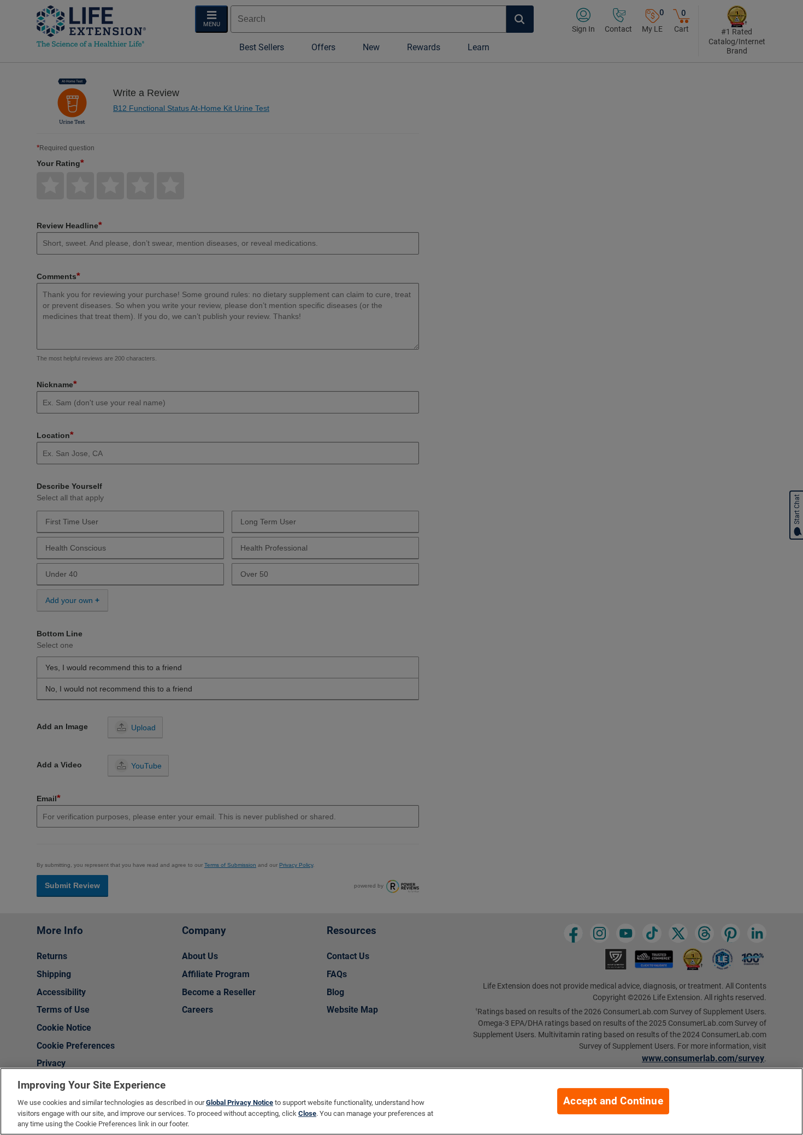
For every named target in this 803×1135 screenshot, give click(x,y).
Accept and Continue (613, 1101)
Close (307, 1113)
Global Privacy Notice (239, 1102)
